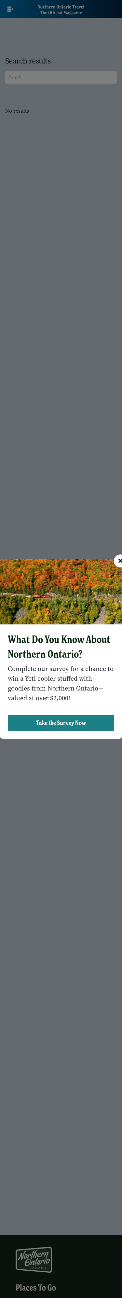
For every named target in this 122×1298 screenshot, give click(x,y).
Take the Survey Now (61, 723)
